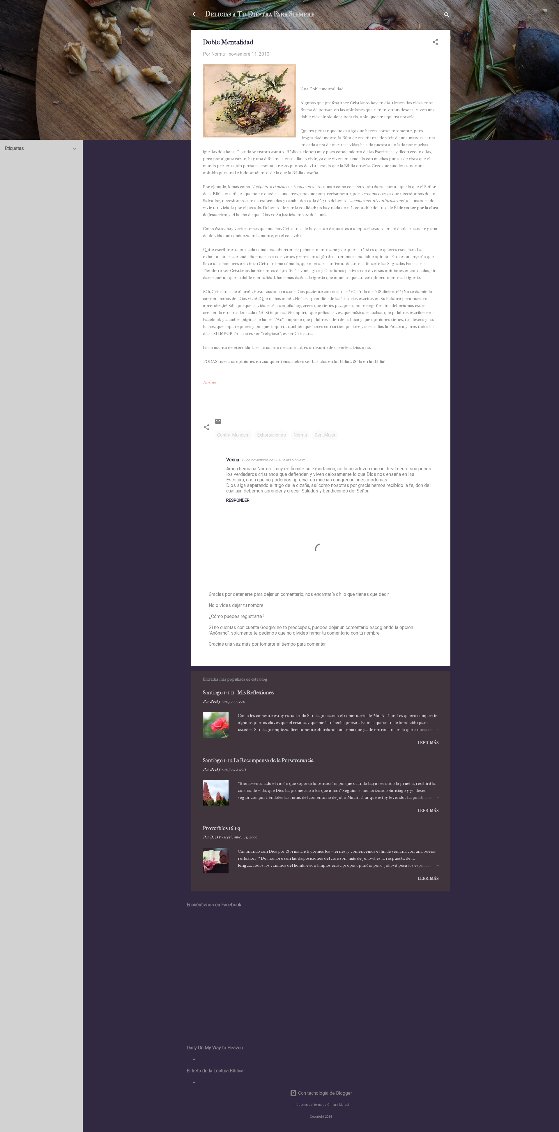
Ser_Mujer (324, 435)
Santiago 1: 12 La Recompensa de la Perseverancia (258, 760)
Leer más (428, 742)
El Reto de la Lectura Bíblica (226, 1082)
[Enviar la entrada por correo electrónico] (218, 423)
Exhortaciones (271, 435)
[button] (435, 42)
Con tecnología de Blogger (324, 1093)
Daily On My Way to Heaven (226, 1059)
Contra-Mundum (233, 435)
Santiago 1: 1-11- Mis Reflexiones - (239, 693)
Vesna (232, 459)
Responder (238, 500)
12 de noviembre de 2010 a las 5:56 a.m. (273, 460)
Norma (300, 435)
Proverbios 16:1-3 (221, 828)
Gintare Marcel (338, 1105)
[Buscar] (446, 16)
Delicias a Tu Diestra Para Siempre (259, 14)
